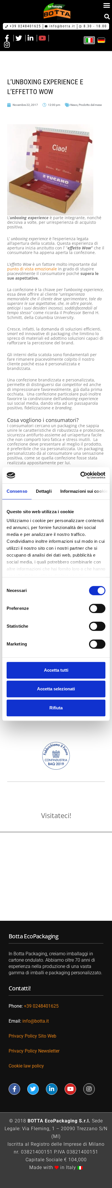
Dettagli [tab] (44, 491)
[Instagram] (89, 1089)
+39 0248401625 (41, 1006)
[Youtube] (70, 1089)
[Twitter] (33, 1089)
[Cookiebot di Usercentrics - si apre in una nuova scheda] (80, 475)
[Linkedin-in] (51, 1089)
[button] (107, 17)
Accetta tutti (56, 670)
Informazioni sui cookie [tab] (84, 491)
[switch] (97, 608)
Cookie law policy (26, 1066)
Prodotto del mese (90, 104)
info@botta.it (35, 1021)
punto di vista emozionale (32, 269)
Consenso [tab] (17, 491)
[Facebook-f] (14, 1089)
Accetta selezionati (56, 688)
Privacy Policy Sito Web (32, 1036)
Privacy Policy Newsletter (35, 1051)
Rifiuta (56, 707)
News (74, 104)
